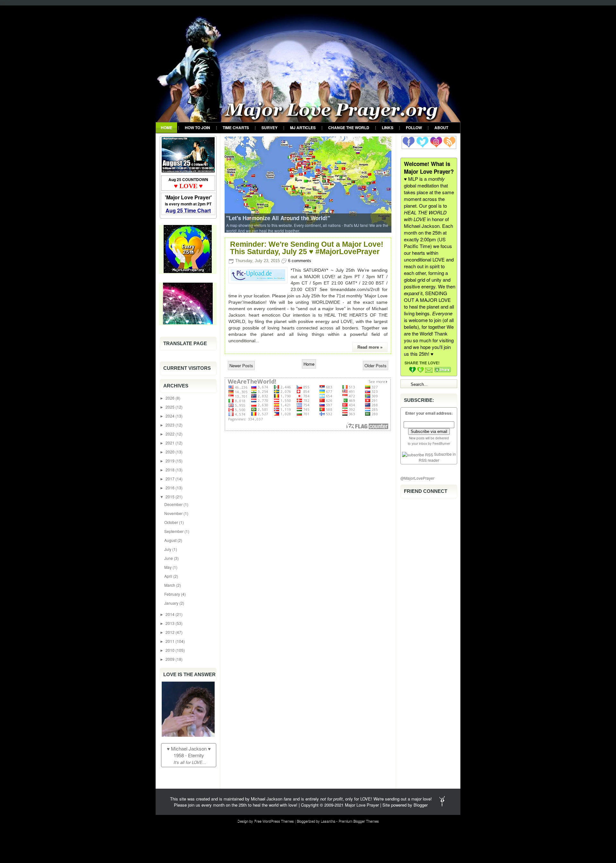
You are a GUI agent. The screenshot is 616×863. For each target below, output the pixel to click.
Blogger (421, 805)
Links (387, 127)
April (168, 576)
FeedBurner (441, 443)
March (170, 585)
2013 (170, 623)
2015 (170, 496)
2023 (170, 424)
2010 (170, 650)
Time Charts (236, 127)
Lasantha (328, 820)
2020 (170, 451)
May (168, 567)
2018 (170, 469)
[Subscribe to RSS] (449, 142)
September (174, 531)
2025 (170, 407)
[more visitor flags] (308, 427)
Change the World (348, 127)
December (174, 504)
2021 (170, 442)
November (174, 513)
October (171, 522)
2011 (170, 641)
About (441, 127)
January (171, 603)
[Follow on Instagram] (436, 142)
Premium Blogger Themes (358, 820)
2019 (170, 460)
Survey (269, 127)
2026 (170, 398)
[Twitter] (422, 142)
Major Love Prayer (362, 805)
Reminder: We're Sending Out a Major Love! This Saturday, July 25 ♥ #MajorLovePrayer (306, 248)
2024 (170, 416)
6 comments (299, 260)
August (170, 540)
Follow (414, 127)
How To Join (197, 127)
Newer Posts (241, 365)
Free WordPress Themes (274, 820)
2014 (170, 614)
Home (166, 127)
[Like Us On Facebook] (408, 142)
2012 (170, 632)
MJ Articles (303, 127)
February (172, 594)
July (168, 549)
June (169, 558)
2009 (170, 659)
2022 (170, 433)
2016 (170, 487)
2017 (170, 478)
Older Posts (375, 365)
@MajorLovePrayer (417, 478)
